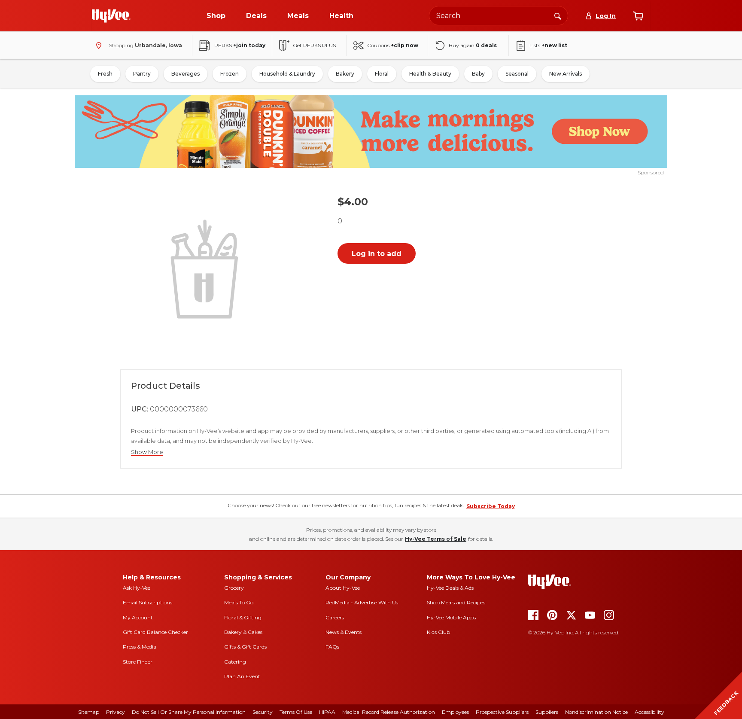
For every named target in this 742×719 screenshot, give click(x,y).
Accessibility (649, 712)
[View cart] (638, 15)
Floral (382, 73)
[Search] (557, 15)
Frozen (229, 73)
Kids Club (438, 632)
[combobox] (498, 15)
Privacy (115, 712)
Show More (147, 452)
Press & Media (139, 646)
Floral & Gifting (243, 617)
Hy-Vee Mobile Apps (451, 617)
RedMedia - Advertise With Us (361, 602)
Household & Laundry (287, 73)
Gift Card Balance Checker (155, 632)
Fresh (105, 73)
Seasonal (517, 73)
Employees (455, 712)
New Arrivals (565, 73)
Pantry (142, 73)
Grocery (234, 588)
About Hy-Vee (342, 588)
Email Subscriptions (147, 602)
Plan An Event (242, 676)
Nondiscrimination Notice (596, 712)
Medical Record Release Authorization (388, 712)
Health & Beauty (430, 73)
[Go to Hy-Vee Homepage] (111, 16)
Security (262, 712)
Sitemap (88, 712)
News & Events (343, 632)
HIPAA (327, 712)
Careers (334, 617)
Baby (478, 73)
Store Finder (137, 661)
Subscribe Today (490, 506)
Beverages (185, 73)
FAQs (332, 646)
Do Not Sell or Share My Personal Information (189, 712)
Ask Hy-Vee (136, 588)
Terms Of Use (296, 712)
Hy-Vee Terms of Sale (435, 539)
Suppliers (546, 712)
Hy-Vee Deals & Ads (450, 588)
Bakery (345, 73)
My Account (138, 617)
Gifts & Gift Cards (245, 646)
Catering (235, 661)
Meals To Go (238, 602)
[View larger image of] (206, 268)
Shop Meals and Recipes (456, 602)
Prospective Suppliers (502, 712)
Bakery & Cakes (243, 632)
